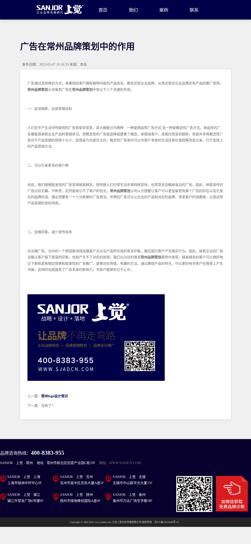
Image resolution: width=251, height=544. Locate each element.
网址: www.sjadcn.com (120, 463)
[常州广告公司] (60, 10)
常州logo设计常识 (54, 396)
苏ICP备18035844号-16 (166, 522)
